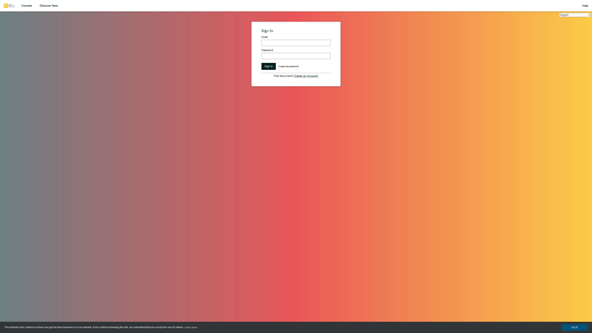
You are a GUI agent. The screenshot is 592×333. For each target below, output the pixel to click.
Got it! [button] (574, 327)
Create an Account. (306, 76)
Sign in (268, 66)
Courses (26, 5)
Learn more (191, 327)
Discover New (49, 5)
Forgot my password (289, 66)
